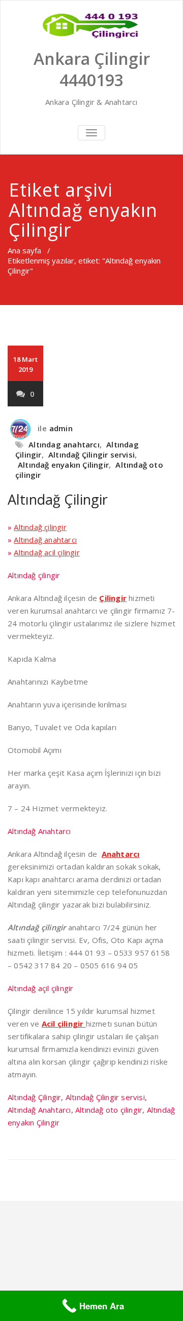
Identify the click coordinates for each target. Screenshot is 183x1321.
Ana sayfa (24, 250)
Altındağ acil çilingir (46, 552)
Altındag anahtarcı (64, 444)
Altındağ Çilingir (58, 499)
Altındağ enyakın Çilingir (63, 465)
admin (61, 428)
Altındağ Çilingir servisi (91, 454)
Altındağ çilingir (40, 527)
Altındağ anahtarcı (45, 540)
